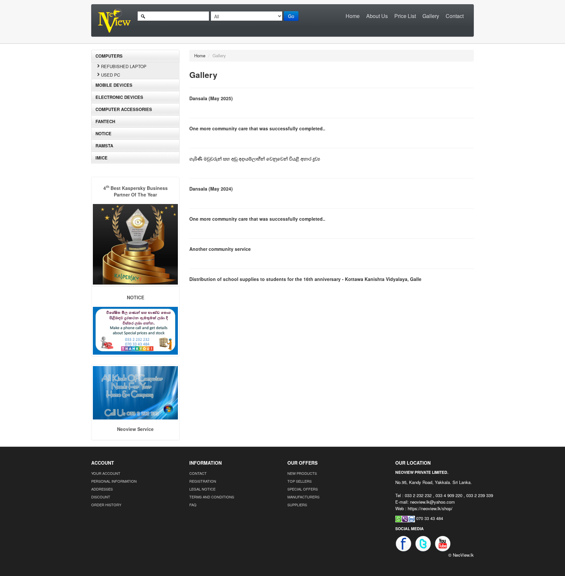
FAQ (193, 504)
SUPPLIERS (297, 504)
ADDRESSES (102, 489)
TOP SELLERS (299, 481)
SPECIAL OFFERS (302, 489)
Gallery (430, 16)
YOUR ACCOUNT (105, 473)
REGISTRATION (202, 481)
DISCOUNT (100, 496)
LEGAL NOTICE (202, 489)
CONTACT (198, 473)
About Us (377, 16)
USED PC (110, 75)
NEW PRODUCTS (302, 473)
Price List (405, 16)
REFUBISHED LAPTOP (123, 66)
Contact (455, 16)
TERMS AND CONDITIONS (211, 496)
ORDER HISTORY (106, 504)
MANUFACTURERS (303, 496)
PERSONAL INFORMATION (114, 481)
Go (291, 16)
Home (353, 16)
